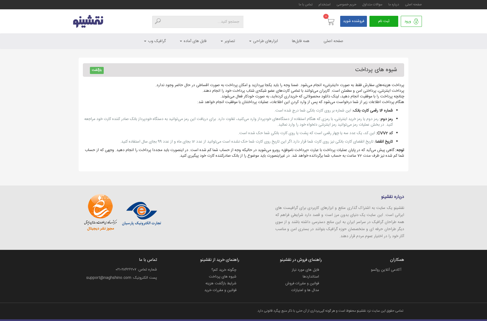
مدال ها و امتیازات (305, 290)
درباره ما (393, 4)
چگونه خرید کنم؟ (223, 270)
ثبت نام (383, 21)
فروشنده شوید (353, 21)
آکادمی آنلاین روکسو (386, 270)
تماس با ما (306, 4)
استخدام (324, 4)
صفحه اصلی (413, 4)
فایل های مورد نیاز (305, 270)
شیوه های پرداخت (222, 277)
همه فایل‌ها (300, 41)
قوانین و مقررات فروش (302, 283)
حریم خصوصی (346, 4)
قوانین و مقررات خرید (220, 290)
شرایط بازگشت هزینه (220, 283)
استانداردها (311, 277)
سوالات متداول (372, 4)
